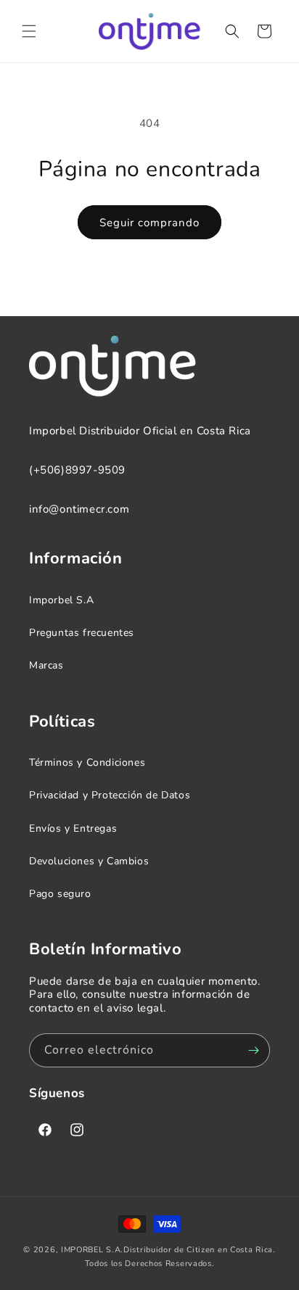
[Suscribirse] (253, 1050)
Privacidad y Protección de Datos (109, 795)
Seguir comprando (149, 222)
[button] (29, 31)
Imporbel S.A (61, 600)
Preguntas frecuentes (81, 633)
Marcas (46, 665)
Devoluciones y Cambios (89, 861)
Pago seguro (60, 894)
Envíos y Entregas (73, 828)
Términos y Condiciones (87, 762)
